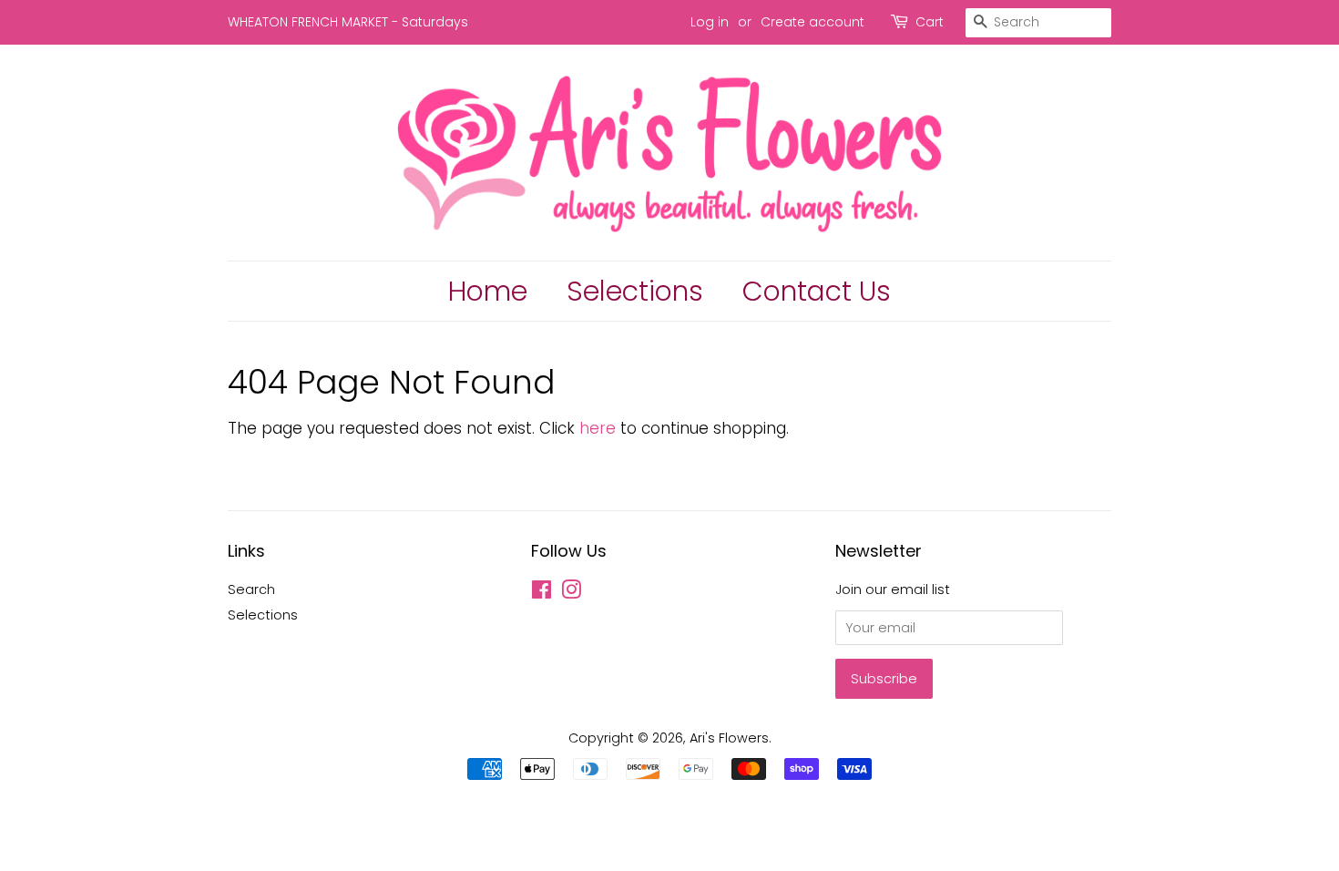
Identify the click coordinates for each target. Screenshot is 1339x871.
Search (251, 589)
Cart (929, 22)
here (597, 428)
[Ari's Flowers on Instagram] (571, 593)
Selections (635, 291)
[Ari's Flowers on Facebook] (541, 593)
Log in (709, 22)
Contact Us (816, 291)
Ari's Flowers (729, 738)
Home (487, 291)
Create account (812, 22)
